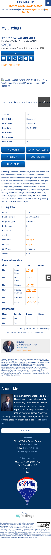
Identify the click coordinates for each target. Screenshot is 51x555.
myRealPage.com (25, 516)
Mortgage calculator (38, 157)
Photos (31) (13, 149)
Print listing (13, 164)
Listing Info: (8, 207)
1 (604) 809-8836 (21, 348)
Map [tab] (18, 64)
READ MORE (25, 430)
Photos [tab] (12, 64)
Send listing (13, 157)
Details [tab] (4, 64)
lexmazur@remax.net (34, 9)
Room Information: (12, 260)
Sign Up (25, 12)
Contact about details (37, 149)
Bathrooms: (8, 309)
